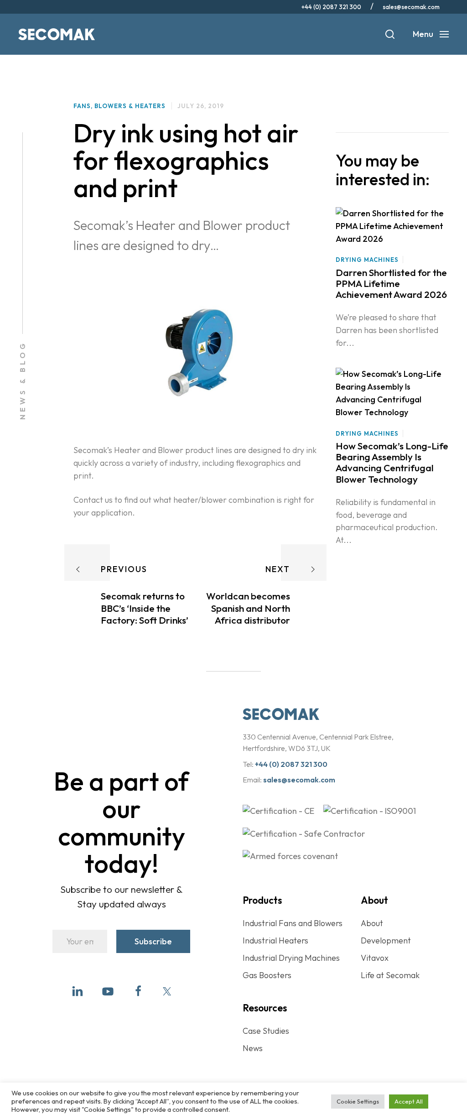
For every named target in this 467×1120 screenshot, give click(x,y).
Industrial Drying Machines (291, 958)
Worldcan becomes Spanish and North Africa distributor (248, 608)
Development (386, 940)
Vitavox (375, 958)
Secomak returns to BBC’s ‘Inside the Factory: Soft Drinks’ (144, 608)
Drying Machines (367, 259)
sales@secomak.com (411, 6)
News (253, 1048)
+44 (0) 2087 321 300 (331, 6)
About (372, 923)
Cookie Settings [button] (358, 1101)
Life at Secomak (390, 975)
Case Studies (266, 1031)
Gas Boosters (267, 975)
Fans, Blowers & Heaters (119, 105)
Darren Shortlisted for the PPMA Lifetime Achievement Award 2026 (391, 283)
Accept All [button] (408, 1101)
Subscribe (153, 941)
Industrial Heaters (275, 940)
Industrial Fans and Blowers (292, 923)
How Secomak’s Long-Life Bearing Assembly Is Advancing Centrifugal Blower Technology (392, 462)
